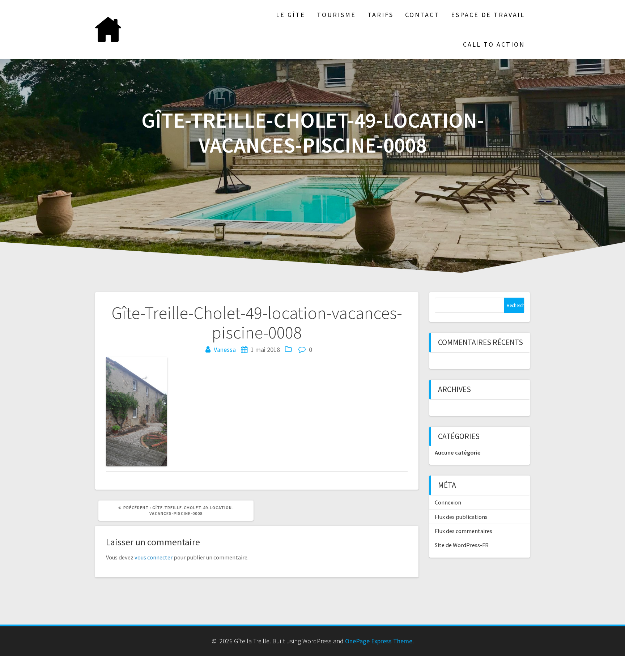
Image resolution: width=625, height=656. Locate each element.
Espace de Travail (488, 14)
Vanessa (225, 349)
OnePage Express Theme (378, 641)
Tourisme (336, 14)
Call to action (494, 44)
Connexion (448, 502)
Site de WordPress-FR (462, 545)
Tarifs (380, 14)
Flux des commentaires (463, 530)
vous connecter (154, 557)
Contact (422, 14)
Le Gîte (290, 14)
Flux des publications (461, 516)
